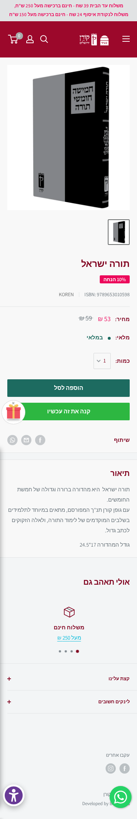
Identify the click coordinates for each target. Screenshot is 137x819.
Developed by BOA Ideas (106, 803)
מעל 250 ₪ (68, 637)
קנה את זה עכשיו (68, 411)
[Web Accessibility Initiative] (13, 795)
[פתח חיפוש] (44, 39)
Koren (66, 294)
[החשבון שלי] (30, 39)
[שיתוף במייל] (26, 440)
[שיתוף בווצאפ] (12, 440)
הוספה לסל (68, 388)
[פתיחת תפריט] (126, 39)
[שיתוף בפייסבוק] (40, 440)
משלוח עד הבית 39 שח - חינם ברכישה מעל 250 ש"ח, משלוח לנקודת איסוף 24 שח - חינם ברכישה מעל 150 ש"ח (68, 10)
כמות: (122, 360)
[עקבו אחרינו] (124, 768)
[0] (13, 39)
